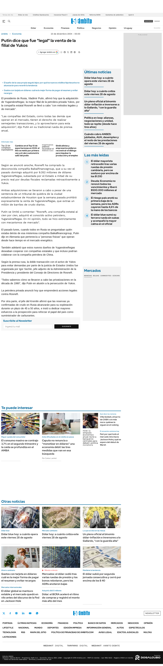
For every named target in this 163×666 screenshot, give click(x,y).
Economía (48, 28)
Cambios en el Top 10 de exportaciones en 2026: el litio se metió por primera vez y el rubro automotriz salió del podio (27, 150)
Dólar (33, 28)
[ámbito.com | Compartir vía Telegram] (75, 52)
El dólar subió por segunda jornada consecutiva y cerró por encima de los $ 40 (102, 577)
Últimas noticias (27, 623)
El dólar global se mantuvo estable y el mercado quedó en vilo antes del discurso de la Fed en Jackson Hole (20, 596)
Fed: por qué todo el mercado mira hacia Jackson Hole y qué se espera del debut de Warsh (110, 439)
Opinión (112, 28)
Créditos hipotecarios (41, 15)
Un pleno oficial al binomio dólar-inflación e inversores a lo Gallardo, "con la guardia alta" (101, 106)
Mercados (117, 623)
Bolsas (96, 276)
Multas (148, 632)
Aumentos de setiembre (114, 15)
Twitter (4, 613)
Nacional (23, 627)
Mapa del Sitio (38, 632)
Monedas (88, 276)
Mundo (38, 627)
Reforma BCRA (95, 15)
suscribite (148, 21)
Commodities (105, 276)
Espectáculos (137, 627)
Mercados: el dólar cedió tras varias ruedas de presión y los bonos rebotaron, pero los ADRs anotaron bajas (60, 579)
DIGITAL (53, 645)
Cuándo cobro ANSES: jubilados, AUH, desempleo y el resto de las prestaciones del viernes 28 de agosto (101, 138)
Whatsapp (37, 613)
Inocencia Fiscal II (60, 15)
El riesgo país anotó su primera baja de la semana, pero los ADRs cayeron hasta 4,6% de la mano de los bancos (105, 204)
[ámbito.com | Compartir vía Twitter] (68, 52)
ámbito (4, 34)
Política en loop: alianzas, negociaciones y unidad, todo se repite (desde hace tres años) (100, 122)
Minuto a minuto (51, 570)
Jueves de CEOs (78, 15)
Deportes (53, 627)
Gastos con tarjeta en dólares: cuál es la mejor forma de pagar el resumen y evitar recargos (20, 577)
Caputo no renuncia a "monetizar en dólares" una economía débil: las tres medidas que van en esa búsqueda (58, 447)
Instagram (16, 613)
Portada (7, 623)
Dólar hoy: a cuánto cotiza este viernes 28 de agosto (99, 92)
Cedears (116, 276)
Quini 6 (131, 15)
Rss (23, 632)
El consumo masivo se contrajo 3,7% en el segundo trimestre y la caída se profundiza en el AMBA (19, 445)
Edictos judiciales (127, 632)
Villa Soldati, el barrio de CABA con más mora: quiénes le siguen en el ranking (110, 421)
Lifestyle (8, 627)
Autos (120, 627)
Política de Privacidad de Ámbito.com (72, 632)
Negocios (96, 28)
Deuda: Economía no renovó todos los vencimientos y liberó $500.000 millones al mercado (104, 187)
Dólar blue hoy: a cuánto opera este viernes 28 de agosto (99, 81)
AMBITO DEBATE (106, 645)
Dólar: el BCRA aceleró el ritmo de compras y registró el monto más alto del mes (61, 598)
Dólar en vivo (23, 15)
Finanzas (65, 28)
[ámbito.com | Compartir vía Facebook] (65, 52)
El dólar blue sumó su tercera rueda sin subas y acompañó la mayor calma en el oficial (105, 219)
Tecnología (9, 632)
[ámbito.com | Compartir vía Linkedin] (71, 52)
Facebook (10, 613)
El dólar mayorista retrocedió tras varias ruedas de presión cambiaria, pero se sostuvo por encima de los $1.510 (104, 168)
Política (80, 28)
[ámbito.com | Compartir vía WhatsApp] (61, 52)
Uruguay (128, 28)
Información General (99, 627)
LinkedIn (23, 613)
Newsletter (157, 28)
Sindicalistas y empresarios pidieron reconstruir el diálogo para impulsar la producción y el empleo (67, 150)
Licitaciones (9, 637)
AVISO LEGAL (105, 632)
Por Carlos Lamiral (49, 458)
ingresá (157, 21)
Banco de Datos (97, 623)
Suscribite (66, 326)
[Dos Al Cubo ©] (147, 657)
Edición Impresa (73, 627)
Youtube (30, 613)
